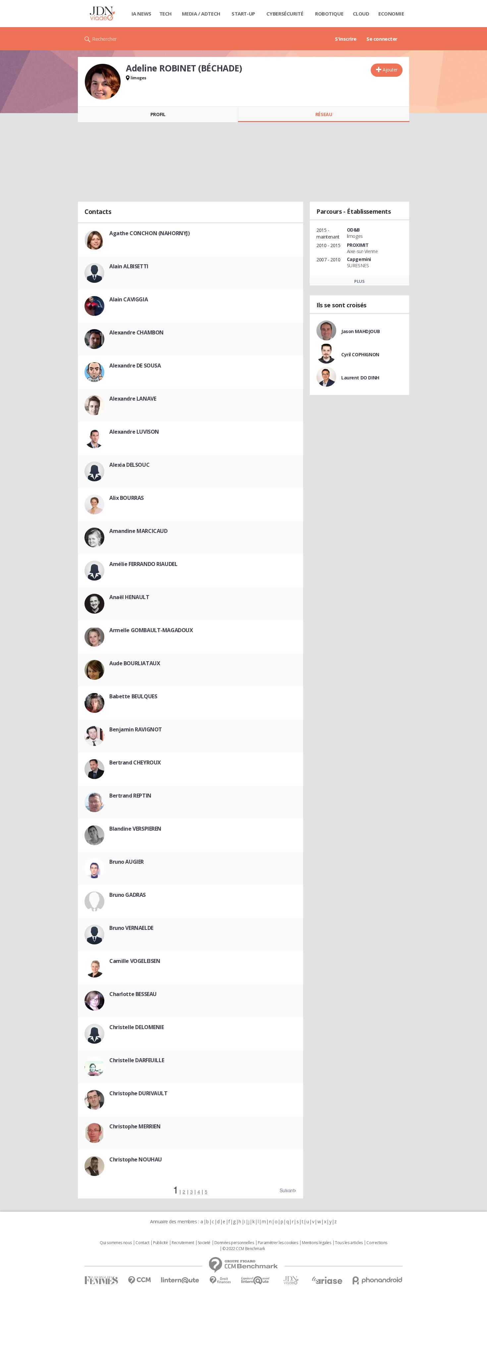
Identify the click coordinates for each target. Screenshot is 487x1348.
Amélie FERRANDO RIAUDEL (143, 564)
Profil (157, 114)
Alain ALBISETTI (128, 266)
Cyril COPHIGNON (360, 354)
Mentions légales (316, 1242)
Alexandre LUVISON (134, 431)
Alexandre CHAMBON (136, 332)
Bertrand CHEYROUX (135, 762)
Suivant (287, 1190)
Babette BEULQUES (133, 696)
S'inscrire (345, 38)
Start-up (243, 13)
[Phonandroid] (377, 1280)
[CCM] (139, 1280)
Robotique (329, 13)
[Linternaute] (180, 1280)
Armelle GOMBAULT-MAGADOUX (151, 630)
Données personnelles (234, 1242)
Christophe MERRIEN (134, 1126)
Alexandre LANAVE (132, 398)
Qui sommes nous (116, 1242)
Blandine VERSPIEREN (135, 828)
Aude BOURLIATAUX (134, 663)
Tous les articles (349, 1242)
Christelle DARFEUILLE (136, 1060)
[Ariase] (327, 1280)
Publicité (160, 1242)
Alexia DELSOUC (129, 464)
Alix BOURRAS (126, 497)
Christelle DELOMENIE (136, 1027)
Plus (359, 281)
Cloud (361, 13)
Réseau (323, 114)
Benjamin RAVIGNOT (135, 729)
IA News (141, 13)
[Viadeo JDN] (291, 1280)
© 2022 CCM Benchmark (243, 1248)
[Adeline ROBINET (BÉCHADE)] (102, 82)
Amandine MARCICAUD (138, 531)
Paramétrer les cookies (278, 1242)
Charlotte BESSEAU (133, 994)
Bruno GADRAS (127, 894)
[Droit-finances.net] (220, 1280)
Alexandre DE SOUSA (135, 365)
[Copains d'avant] (255, 1280)
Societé (204, 1242)
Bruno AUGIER (126, 861)
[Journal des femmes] (101, 1280)
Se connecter (382, 38)
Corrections (376, 1242)
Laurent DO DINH (360, 377)
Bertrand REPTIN (130, 795)
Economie (391, 13)
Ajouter (390, 69)
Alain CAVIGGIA (128, 299)
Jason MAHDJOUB (360, 331)
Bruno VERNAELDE (131, 928)
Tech (165, 13)
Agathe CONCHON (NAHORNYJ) (149, 233)
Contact (142, 1242)
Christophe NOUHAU (135, 1159)
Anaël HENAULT (129, 597)
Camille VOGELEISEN (134, 961)
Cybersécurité (284, 13)
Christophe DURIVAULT (138, 1093)
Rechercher (104, 38)
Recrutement (183, 1242)
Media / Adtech (201, 13)
